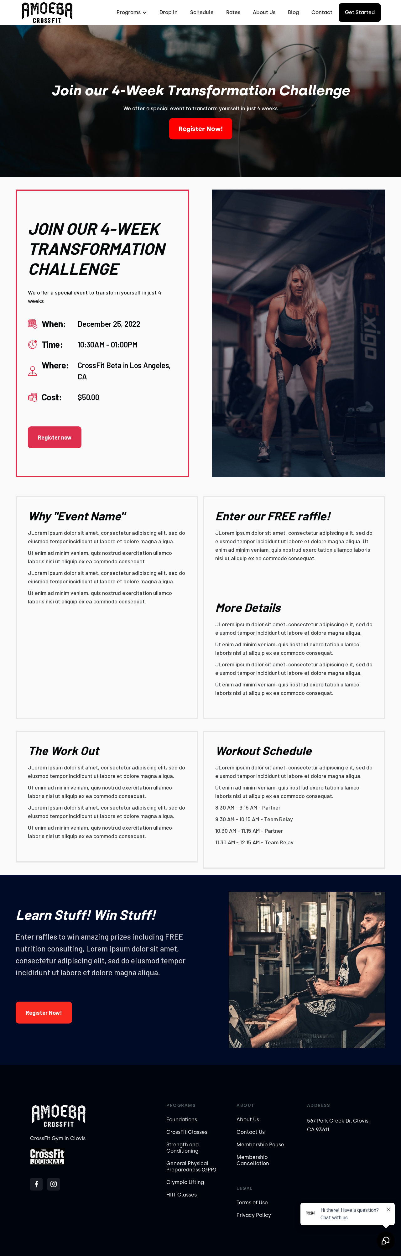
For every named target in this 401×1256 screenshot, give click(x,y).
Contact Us (251, 1132)
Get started (360, 12)
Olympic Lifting (185, 1182)
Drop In (168, 12)
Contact (321, 12)
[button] (131, 12)
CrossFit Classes (186, 1132)
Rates (233, 12)
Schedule (202, 12)
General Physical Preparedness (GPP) (191, 1166)
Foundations (181, 1120)
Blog (293, 12)
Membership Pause (260, 1145)
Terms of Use (252, 1203)
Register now (54, 437)
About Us (264, 12)
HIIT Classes (181, 1195)
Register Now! (201, 129)
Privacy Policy (254, 1215)
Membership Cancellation (253, 1160)
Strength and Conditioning (182, 1148)
